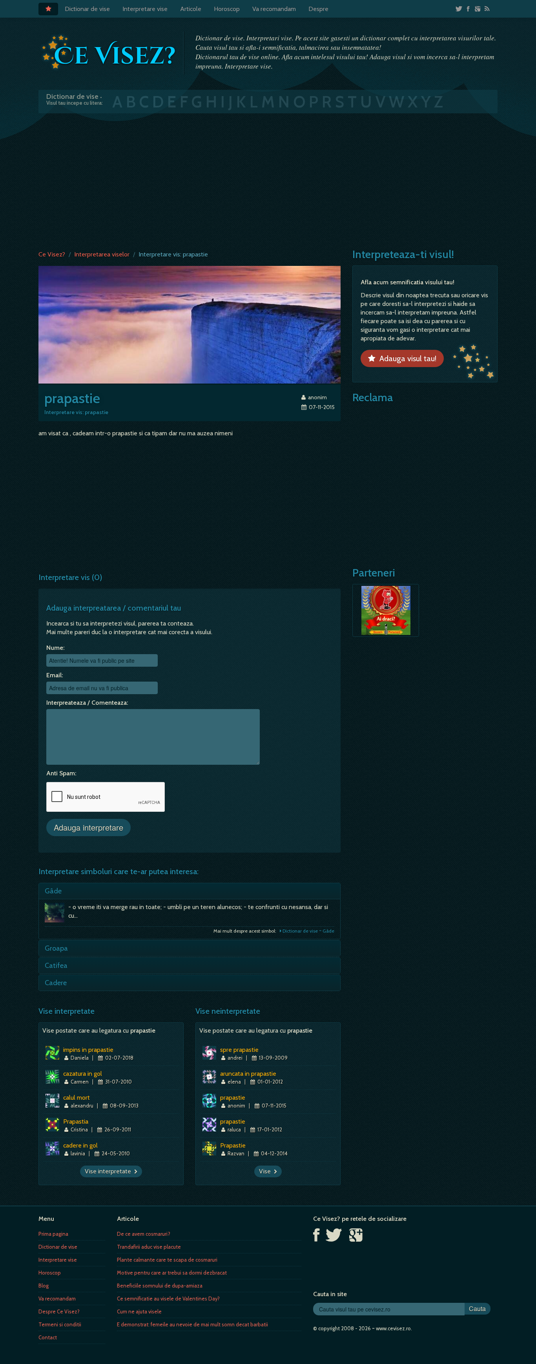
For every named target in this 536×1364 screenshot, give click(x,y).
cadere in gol (80, 1145)
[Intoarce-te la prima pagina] (109, 52)
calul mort (76, 1097)
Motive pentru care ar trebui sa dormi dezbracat (172, 1272)
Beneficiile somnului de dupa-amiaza (159, 1285)
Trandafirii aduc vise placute (149, 1247)
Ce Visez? (51, 254)
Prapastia (75, 1121)
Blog (43, 1285)
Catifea (56, 965)
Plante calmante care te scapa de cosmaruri (167, 1260)
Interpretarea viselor (101, 254)
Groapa (56, 948)
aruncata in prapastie (248, 1073)
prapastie (232, 1097)
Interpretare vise (145, 9)
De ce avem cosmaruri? (143, 1234)
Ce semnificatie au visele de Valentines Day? (168, 1298)
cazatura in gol (82, 1073)
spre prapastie (239, 1049)
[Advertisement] (268, 180)
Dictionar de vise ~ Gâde (307, 931)
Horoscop (227, 9)
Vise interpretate (109, 1171)
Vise (266, 1171)
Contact (47, 1337)
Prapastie (233, 1145)
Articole (190, 9)
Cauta (477, 1308)
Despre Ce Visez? (59, 1311)
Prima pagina (53, 1234)
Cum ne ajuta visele (139, 1311)
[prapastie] (189, 324)
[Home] (48, 9)
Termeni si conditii (59, 1324)
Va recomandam (274, 9)
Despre (318, 9)
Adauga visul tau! (406, 358)
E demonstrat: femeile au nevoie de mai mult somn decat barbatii (192, 1324)
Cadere (56, 982)
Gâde (53, 891)
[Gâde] (56, 914)
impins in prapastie (88, 1049)
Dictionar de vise (87, 9)
